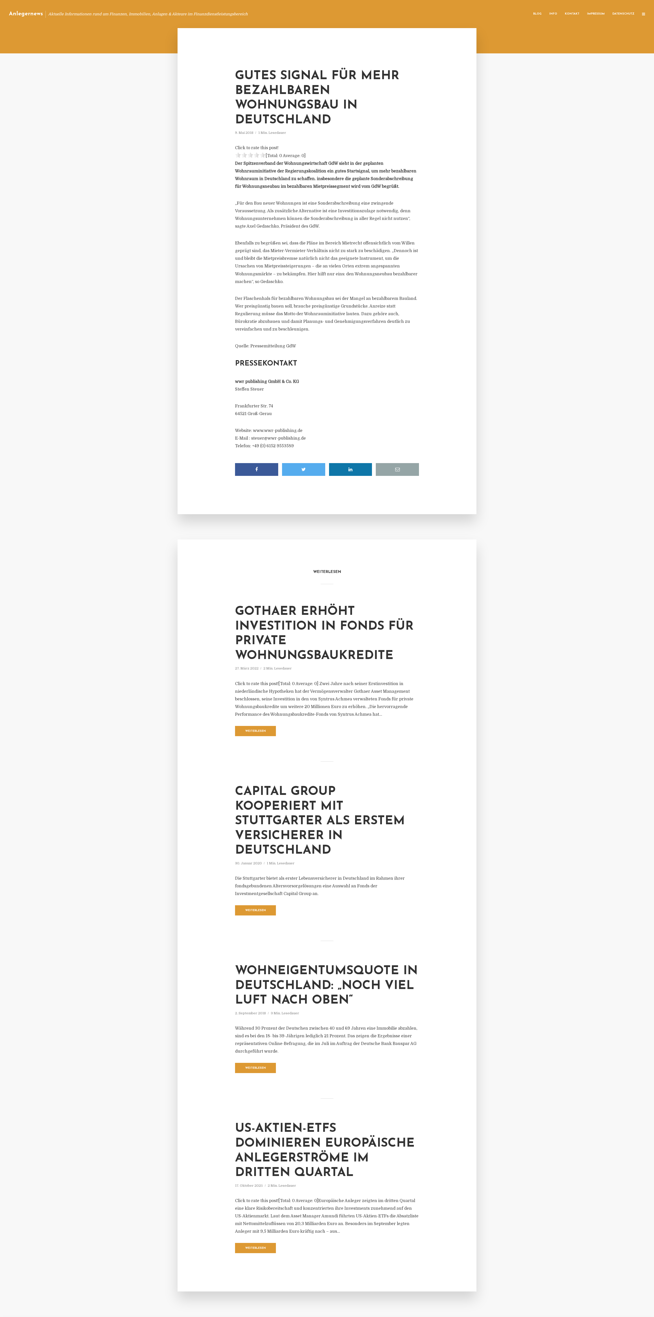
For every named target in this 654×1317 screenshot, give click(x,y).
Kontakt (572, 14)
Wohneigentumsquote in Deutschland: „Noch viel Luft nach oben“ (326, 986)
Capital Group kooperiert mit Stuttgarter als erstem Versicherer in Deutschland (320, 821)
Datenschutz (623, 14)
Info (553, 14)
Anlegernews (26, 14)
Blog (537, 14)
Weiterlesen (255, 731)
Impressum (596, 14)
